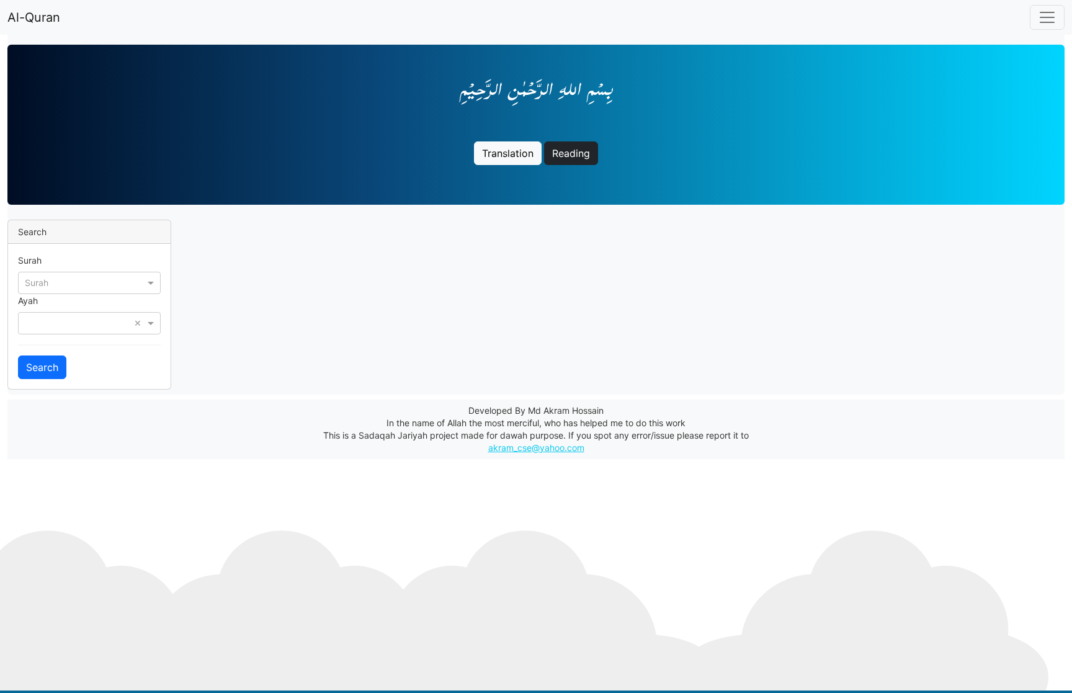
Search (42, 367)
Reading (571, 153)
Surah (30, 260)
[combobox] (89, 281)
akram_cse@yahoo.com (536, 447)
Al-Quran (33, 17)
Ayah (28, 300)
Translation (508, 153)
